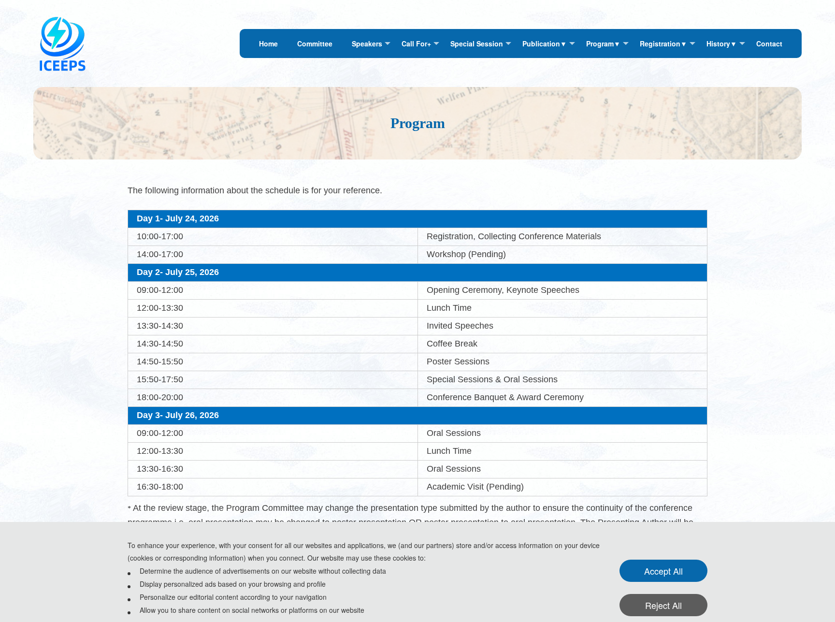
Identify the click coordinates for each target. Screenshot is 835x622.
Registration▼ (663, 43)
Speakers (367, 43)
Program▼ (603, 43)
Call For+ (416, 43)
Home (268, 43)
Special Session (476, 43)
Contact (769, 43)
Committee (314, 43)
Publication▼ (544, 43)
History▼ (721, 43)
